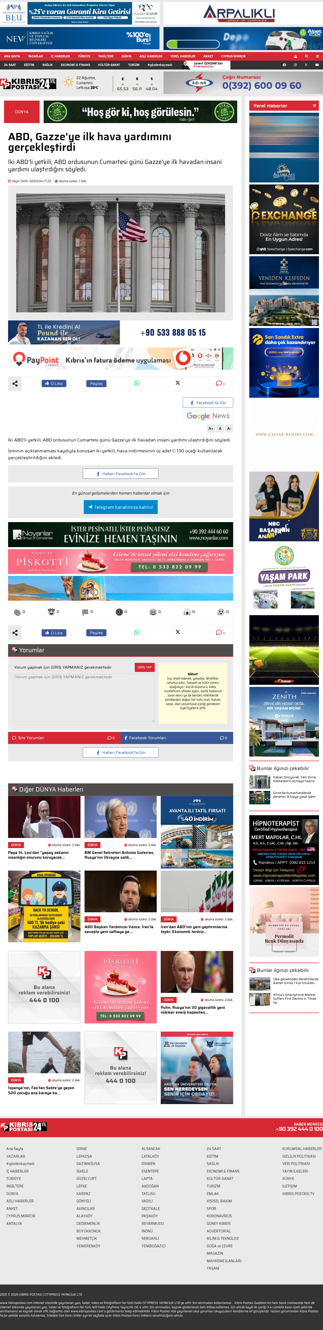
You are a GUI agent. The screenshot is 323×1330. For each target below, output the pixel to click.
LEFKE (81, 1186)
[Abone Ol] (208, 416)
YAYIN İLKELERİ (295, 1171)
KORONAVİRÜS (219, 1216)
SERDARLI (150, 1238)
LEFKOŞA (84, 1156)
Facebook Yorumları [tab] (147, 738)
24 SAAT (10, 64)
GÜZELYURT (86, 1178)
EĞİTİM (29, 64)
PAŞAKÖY (150, 1216)
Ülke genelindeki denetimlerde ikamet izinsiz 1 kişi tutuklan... (295, 981)
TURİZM (134, 64)
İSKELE (82, 1171)
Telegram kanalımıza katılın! (123, 507)
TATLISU (148, 1194)
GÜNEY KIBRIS (219, 1223)
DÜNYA (126, 56)
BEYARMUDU (153, 1223)
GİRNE (81, 1149)
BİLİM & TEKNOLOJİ (223, 1238)
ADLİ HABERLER (151, 56)
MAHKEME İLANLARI (224, 1261)
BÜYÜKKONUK (88, 1231)
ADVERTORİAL (219, 1231)
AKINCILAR (85, 1208)
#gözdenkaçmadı (160, 64)
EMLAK (213, 1194)
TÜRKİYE (84, 56)
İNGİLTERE (106, 56)
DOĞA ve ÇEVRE (220, 1246)
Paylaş (96, 383)
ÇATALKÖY (150, 1156)
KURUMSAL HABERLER (302, 1149)
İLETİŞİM (289, 1186)
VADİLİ (147, 1201)
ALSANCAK (151, 1149)
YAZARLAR (35, 56)
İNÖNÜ (147, 1231)
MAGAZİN (215, 1253)
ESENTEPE (150, 1171)
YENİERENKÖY (88, 1246)
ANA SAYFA (12, 56)
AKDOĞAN (150, 1186)
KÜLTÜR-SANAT (109, 64)
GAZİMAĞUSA (88, 1163)
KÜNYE (288, 1178)
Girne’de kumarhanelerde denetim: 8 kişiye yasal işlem (294, 795)
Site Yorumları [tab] (31, 738)
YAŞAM (213, 1268)
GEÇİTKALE (151, 1208)
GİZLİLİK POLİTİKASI (299, 1156)
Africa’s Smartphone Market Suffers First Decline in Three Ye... (294, 998)
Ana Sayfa (14, 1149)
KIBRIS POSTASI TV (298, 1194)
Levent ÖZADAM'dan (208, 65)
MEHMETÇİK (86, 1238)
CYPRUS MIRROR (233, 56)
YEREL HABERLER (182, 56)
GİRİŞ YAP (145, 667)
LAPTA (147, 1178)
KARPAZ (83, 1194)
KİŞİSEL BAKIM (219, 1201)
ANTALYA (14, 1223)
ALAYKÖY (84, 1216)
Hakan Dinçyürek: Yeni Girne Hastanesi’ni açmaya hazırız (294, 779)
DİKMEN (148, 1163)
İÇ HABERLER (60, 56)
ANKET (208, 56)
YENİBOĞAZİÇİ (154, 1246)
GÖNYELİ (83, 1201)
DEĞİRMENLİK (88, 1223)
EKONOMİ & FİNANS (75, 64)
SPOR (211, 1208)
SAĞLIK (47, 64)
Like (57, 383)
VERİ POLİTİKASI (296, 1163)
